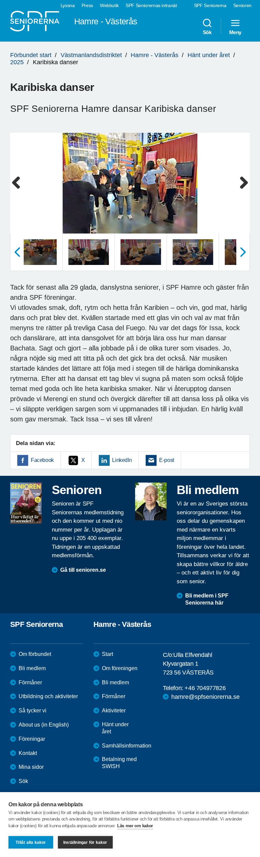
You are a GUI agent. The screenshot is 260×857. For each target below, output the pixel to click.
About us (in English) (44, 725)
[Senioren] (26, 503)
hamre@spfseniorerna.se (205, 696)
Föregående (17, 252)
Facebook (42, 460)
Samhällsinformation (126, 746)
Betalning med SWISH (119, 762)
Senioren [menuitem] (242, 5)
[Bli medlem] (151, 501)
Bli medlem (32, 668)
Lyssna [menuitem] (68, 5)
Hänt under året (209, 55)
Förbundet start (30, 55)
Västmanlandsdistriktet (91, 55)
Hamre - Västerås (154, 55)
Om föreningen (119, 668)
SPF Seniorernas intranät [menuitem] (151, 5)
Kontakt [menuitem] (28, 753)
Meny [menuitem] (235, 32)
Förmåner (30, 682)
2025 (17, 62)
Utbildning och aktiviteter (48, 696)
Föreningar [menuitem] (32, 739)
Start (107, 654)
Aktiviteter (114, 710)
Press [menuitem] (87, 5)
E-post (166, 460)
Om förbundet (35, 654)
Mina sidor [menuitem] (31, 767)
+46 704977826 (205, 688)
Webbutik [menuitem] (109, 5)
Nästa (243, 252)
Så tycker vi (32, 710)
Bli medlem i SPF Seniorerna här (207, 599)
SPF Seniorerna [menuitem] (210, 5)
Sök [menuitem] (207, 32)
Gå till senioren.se (83, 570)
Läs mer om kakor (135, 825)
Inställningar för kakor (85, 842)
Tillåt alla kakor (31, 842)
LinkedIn (122, 460)
